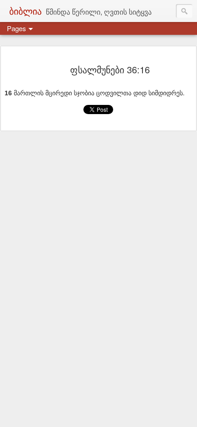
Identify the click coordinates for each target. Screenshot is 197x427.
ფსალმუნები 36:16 (110, 69)
